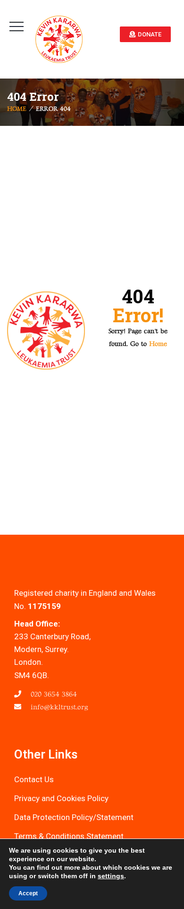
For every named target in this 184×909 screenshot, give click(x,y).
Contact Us (34, 779)
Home (16, 109)
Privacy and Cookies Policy (61, 798)
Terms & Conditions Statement (69, 836)
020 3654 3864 (52, 694)
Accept (28, 893)
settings (111, 876)
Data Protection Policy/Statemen (72, 817)
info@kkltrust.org (58, 707)
